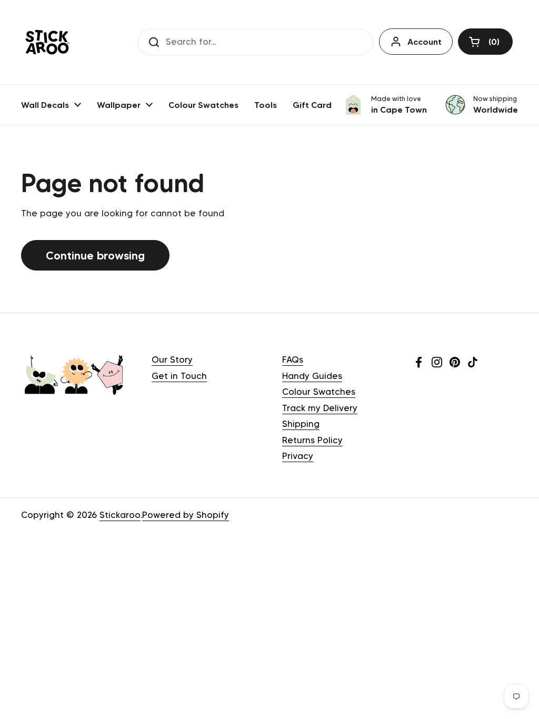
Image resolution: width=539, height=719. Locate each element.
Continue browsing (95, 255)
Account (424, 41)
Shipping (301, 423)
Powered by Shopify (185, 515)
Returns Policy (312, 440)
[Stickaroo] (47, 42)
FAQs (292, 359)
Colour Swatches (318, 391)
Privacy (297, 456)
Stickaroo (120, 515)
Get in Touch (179, 376)
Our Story (172, 359)
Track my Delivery (319, 408)
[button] (485, 41)
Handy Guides (312, 376)
